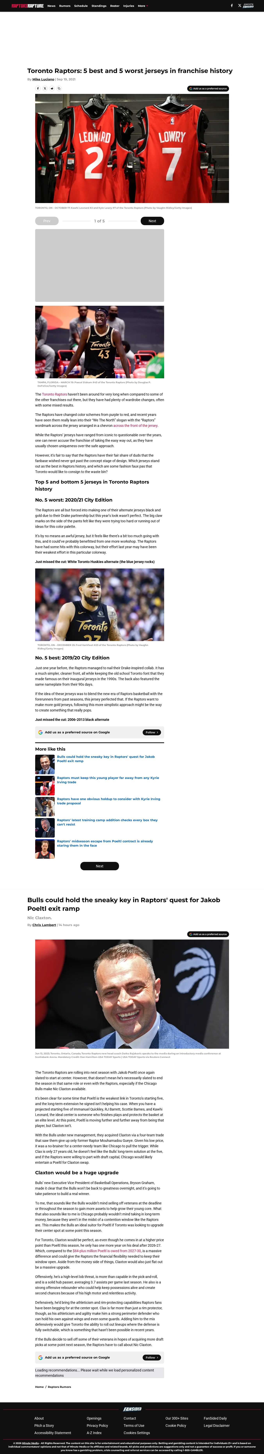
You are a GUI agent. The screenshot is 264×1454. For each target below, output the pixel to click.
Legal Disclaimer (217, 1425)
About (39, 1418)
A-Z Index (94, 1433)
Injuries (128, 6)
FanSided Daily (215, 1418)
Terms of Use (134, 1425)
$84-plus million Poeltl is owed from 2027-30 (107, 1251)
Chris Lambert (44, 925)
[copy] (59, 88)
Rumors (64, 6)
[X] (239, 5)
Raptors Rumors (59, 1387)
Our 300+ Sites (177, 1418)
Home (39, 1387)
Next (152, 221)
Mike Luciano (43, 79)
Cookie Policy (176, 1425)
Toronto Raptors (54, 394)
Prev (46, 221)
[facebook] (232, 5)
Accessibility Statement (52, 1433)
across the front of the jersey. (135, 426)
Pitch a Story (44, 1425)
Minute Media (30, 1443)
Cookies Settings (137, 1433)
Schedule (81, 6)
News (51, 6)
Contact (130, 1418)
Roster (114, 6)
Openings (94, 1418)
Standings (99, 6)
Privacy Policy (97, 1425)
